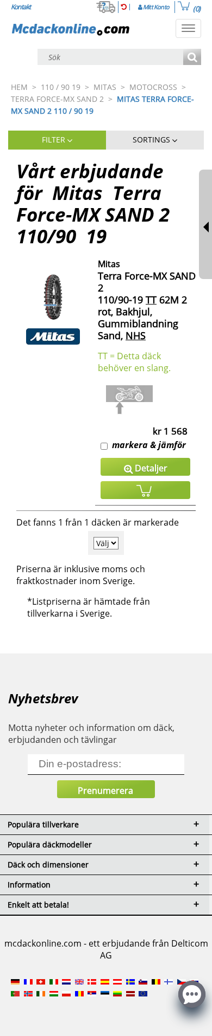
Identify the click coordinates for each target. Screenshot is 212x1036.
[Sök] (192, 58)
